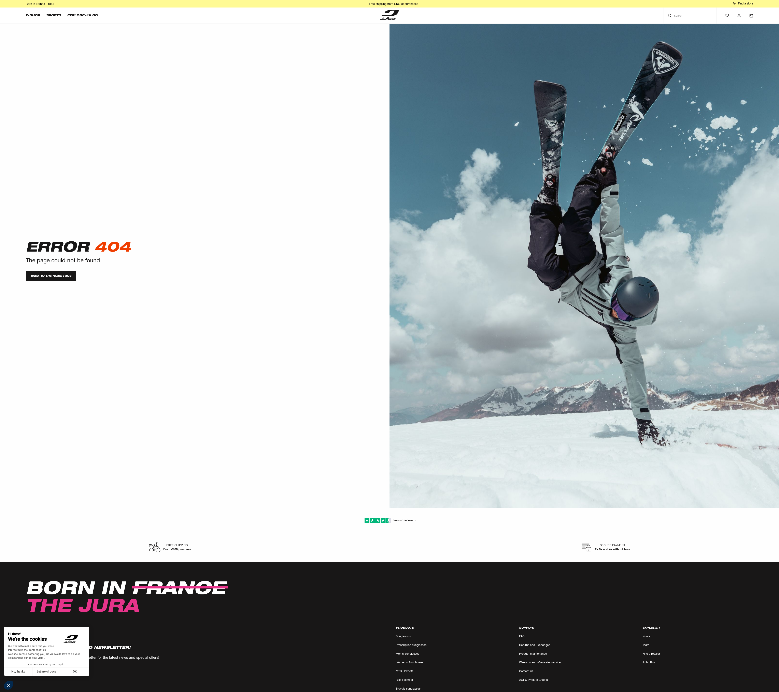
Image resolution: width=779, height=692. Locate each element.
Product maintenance (533, 653)
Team (645, 645)
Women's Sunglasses (409, 662)
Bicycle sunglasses (408, 688)
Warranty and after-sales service (540, 662)
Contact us (526, 671)
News (646, 636)
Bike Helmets (404, 679)
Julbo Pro (648, 662)
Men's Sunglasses (407, 653)
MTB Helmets (404, 671)
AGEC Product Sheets (533, 679)
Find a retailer (651, 653)
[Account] (739, 16)
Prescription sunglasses (411, 645)
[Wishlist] (727, 16)
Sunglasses (403, 636)
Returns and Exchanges (534, 645)
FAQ (522, 636)
